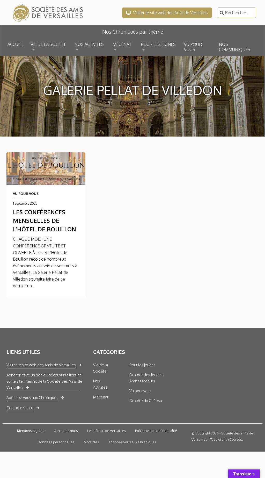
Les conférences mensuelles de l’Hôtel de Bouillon (44, 220)
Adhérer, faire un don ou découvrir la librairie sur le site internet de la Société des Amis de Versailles (44, 381)
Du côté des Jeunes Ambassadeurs (146, 377)
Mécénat (100, 397)
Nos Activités (100, 384)
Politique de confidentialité (156, 431)
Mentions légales (30, 431)
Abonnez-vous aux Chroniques (32, 397)
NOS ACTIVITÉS (89, 44)
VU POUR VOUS (193, 47)
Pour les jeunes (142, 364)
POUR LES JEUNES (158, 44)
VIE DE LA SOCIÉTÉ (48, 44)
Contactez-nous (20, 407)
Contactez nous (66, 431)
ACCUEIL (16, 44)
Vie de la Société (100, 368)
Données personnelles (56, 442)
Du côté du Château (146, 400)
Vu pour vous (140, 390)
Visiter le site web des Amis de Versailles (170, 12)
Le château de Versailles (106, 431)
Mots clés (91, 442)
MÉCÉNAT (122, 44)
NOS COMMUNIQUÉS (234, 47)
